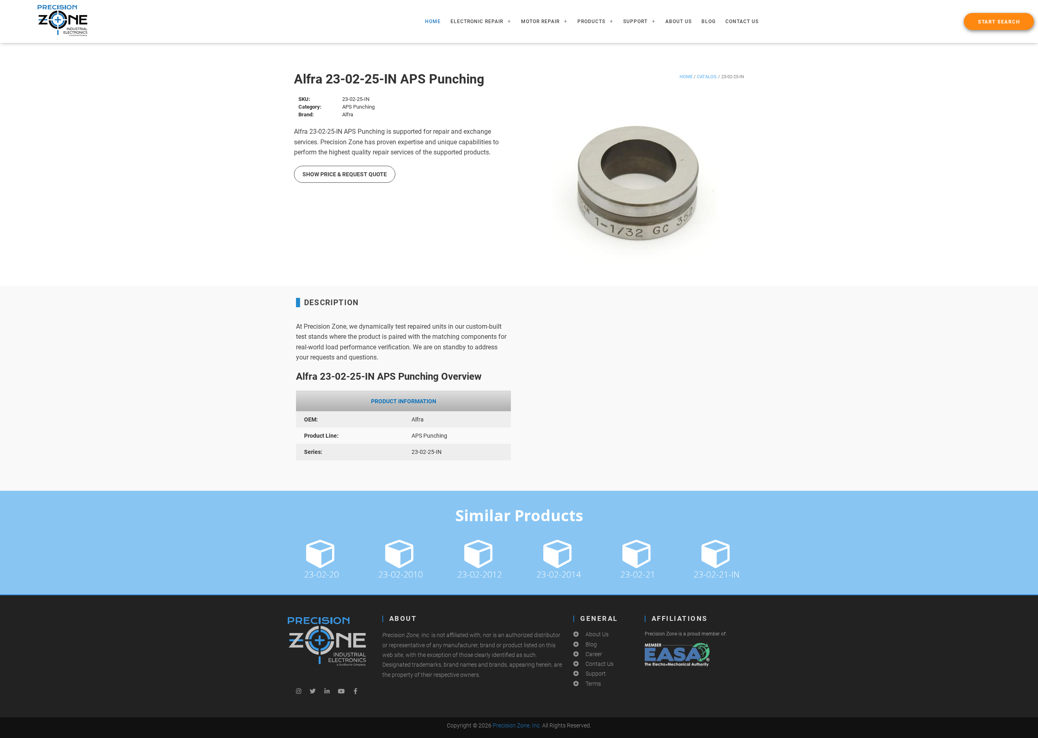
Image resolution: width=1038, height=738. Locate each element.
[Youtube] (341, 691)
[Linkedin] (327, 691)
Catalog (707, 76)
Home (686, 76)
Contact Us (742, 21)
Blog (708, 21)
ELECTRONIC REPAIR (476, 21)
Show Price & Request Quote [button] (344, 174)
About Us (678, 21)
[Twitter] (313, 691)
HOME (433, 21)
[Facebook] (355, 691)
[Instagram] (298, 691)
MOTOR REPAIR (540, 21)
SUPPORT (635, 21)
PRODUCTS (591, 21)
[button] (999, 21)
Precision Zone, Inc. (517, 725)
